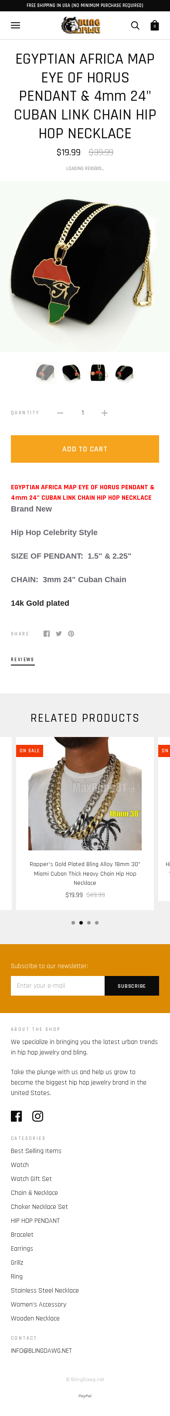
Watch (20, 1165)
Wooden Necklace (35, 1318)
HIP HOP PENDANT (35, 1220)
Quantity (25, 413)
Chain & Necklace (34, 1193)
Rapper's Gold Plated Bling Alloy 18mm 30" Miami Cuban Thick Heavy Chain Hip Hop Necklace (85, 873)
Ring (17, 1276)
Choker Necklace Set (39, 1206)
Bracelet (22, 1234)
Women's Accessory (38, 1304)
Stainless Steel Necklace (45, 1290)
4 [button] (97, 923)
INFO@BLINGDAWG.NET (41, 1350)
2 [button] (81, 923)
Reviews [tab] (23, 660)
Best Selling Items (36, 1151)
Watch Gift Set (31, 1179)
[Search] (135, 24)
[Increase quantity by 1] (104, 413)
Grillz (17, 1262)
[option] (85, 266)
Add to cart (84, 449)
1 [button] (73, 923)
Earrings (22, 1248)
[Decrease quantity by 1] (60, 413)
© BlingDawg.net (85, 1379)
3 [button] (89, 923)
